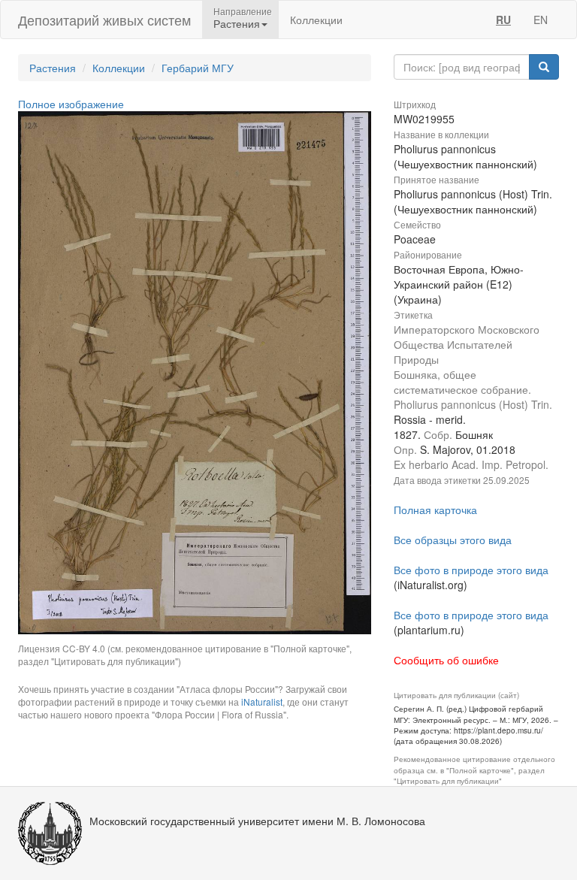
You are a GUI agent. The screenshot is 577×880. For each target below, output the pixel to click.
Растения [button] (236, 23)
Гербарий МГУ (198, 67)
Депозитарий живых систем (104, 19)
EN (540, 19)
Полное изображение (71, 103)
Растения (52, 67)
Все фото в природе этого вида (471, 569)
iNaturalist (261, 701)
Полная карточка (435, 509)
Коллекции (316, 19)
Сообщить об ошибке (446, 659)
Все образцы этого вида (453, 539)
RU (503, 19)
